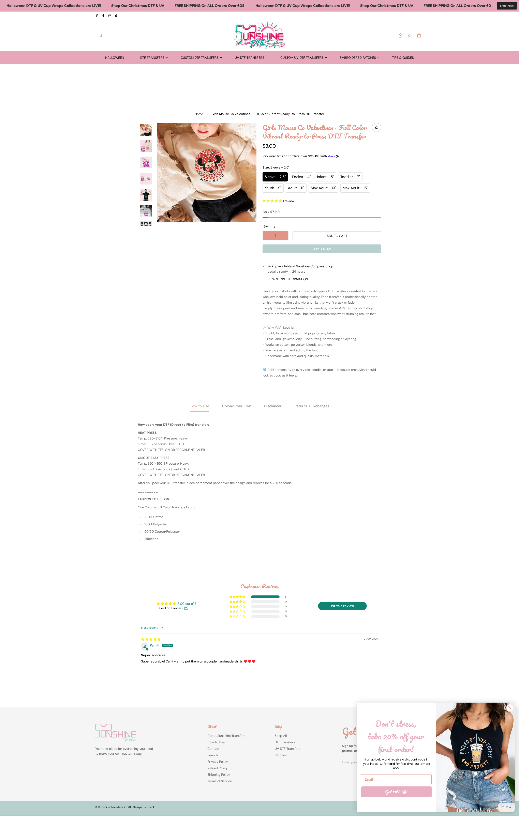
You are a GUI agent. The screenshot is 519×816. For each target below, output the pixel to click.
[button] (273, 201)
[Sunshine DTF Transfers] (259, 35)
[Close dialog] (509, 707)
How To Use (216, 742)
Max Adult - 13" (323, 188)
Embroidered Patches (358, 57)
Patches (281, 755)
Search (212, 755)
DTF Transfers (152, 57)
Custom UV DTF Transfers (302, 57)
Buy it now (322, 249)
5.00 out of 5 (187, 604)
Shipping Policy (218, 774)
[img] (151, 639)
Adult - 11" (296, 188)
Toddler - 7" (350, 176)
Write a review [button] (342, 606)
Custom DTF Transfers (200, 57)
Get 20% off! (396, 792)
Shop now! (507, 5)
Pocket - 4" (301, 176)
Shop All (281, 736)
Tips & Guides (403, 57)
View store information (287, 279)
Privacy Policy (217, 761)
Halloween (114, 57)
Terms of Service (219, 781)
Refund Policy (217, 768)
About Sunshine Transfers (226, 736)
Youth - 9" (273, 188)
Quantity (269, 226)
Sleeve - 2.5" (275, 176)
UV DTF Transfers (249, 57)
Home (199, 114)
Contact (213, 749)
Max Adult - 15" (355, 188)
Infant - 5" (325, 176)
